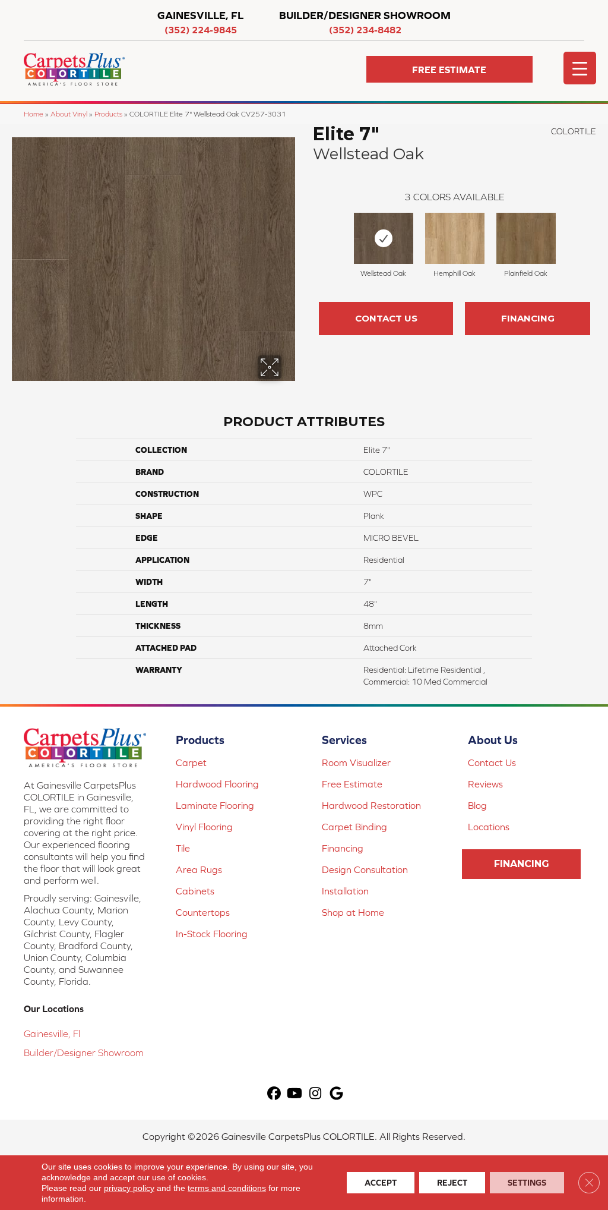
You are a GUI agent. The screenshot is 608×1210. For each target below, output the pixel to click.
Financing (528, 318)
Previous (307, 235)
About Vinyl (68, 114)
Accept (381, 1182)
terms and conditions (227, 1188)
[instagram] (315, 1093)
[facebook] (274, 1093)
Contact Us (386, 318)
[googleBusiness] (336, 1093)
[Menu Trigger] (579, 68)
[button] (449, 69)
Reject (452, 1182)
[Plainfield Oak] (526, 238)
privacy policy (129, 1188)
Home (33, 114)
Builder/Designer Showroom (84, 1052)
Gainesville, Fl (52, 1033)
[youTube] (294, 1093)
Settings (527, 1182)
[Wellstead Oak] (383, 238)
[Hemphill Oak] (454, 238)
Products (108, 114)
